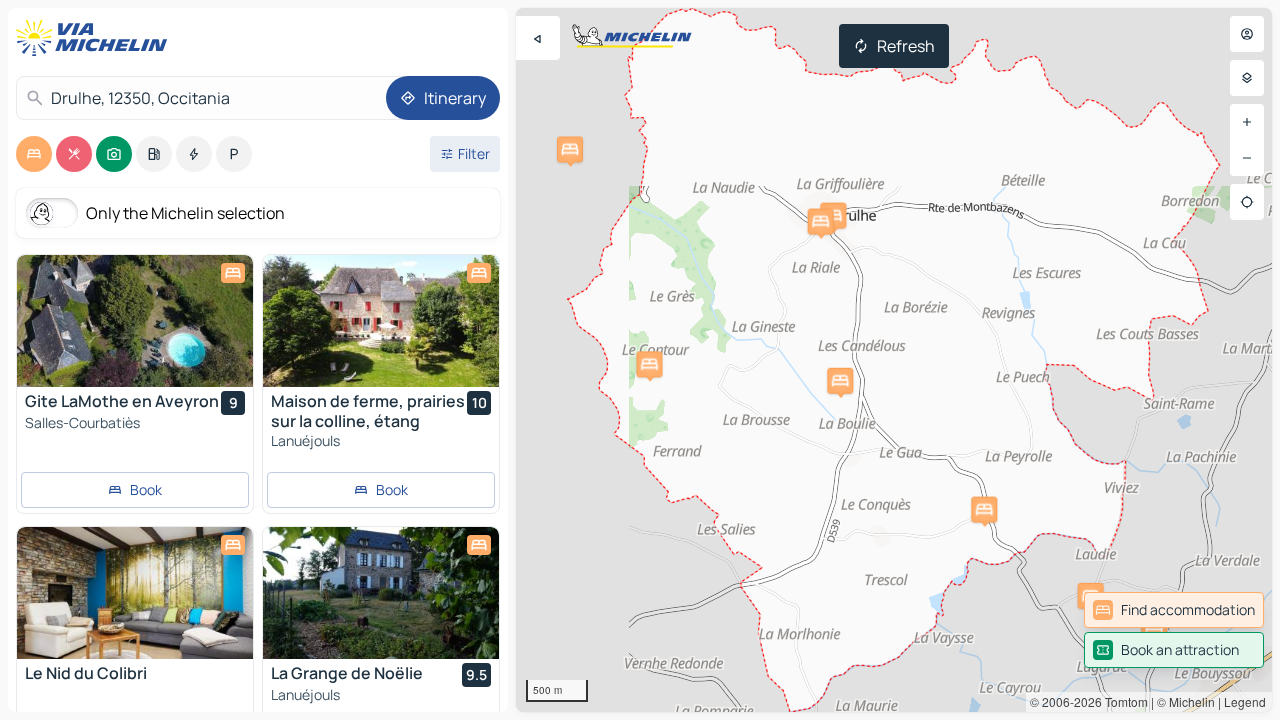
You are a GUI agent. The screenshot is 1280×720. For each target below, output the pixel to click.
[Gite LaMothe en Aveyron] (135, 321)
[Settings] (1247, 78)
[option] (34, 154)
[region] (894, 360)
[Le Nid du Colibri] (135, 593)
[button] (570, 149)
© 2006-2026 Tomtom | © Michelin (1122, 701)
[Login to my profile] (1247, 34)
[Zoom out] (1247, 158)
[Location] (1247, 202)
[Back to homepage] (96, 38)
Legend (1245, 701)
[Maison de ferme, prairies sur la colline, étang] (381, 321)
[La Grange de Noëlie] (381, 593)
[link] (1174, 610)
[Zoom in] (1247, 122)
